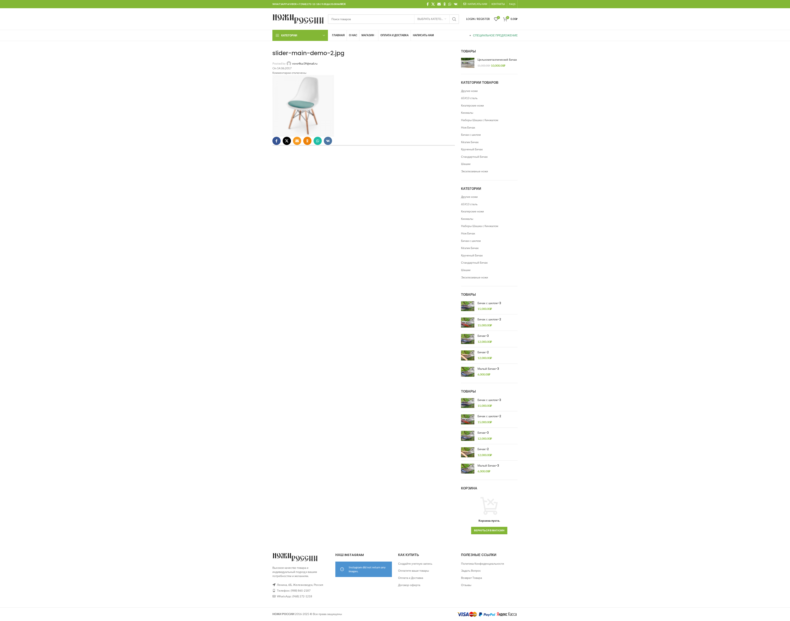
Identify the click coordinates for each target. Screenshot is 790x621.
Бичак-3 (483, 336)
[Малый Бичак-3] (467, 372)
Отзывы (466, 585)
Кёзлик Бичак (470, 142)
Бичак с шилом (471, 134)
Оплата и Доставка (410, 577)
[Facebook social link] (427, 4)
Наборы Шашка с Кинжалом (479, 120)
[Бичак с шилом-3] (467, 306)
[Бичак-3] (467, 339)
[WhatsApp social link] (449, 4)
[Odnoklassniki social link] (444, 4)
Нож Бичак (468, 127)
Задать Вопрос (471, 570)
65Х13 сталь (469, 98)
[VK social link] (456, 4)
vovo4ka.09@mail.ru (304, 63)
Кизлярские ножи (472, 105)
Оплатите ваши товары (413, 570)
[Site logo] (298, 18)
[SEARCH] (454, 19)
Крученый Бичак (472, 149)
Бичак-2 (483, 352)
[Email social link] (439, 4)
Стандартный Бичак (474, 156)
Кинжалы (467, 112)
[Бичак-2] (467, 355)
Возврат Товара (471, 577)
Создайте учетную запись (415, 563)
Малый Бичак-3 (488, 369)
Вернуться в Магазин (489, 530)
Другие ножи (469, 91)
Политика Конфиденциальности (482, 563)
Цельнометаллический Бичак (497, 60)
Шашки (466, 164)
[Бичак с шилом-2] (467, 322)
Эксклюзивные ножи (474, 171)
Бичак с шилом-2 (489, 319)
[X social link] (433, 4)
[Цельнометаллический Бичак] (467, 63)
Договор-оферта (409, 585)
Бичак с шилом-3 (489, 303)
